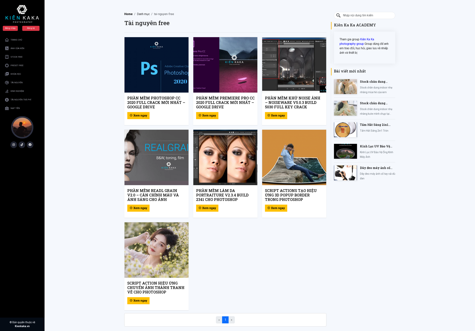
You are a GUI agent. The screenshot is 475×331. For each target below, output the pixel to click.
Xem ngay (140, 115)
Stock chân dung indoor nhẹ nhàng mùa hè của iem (377, 82)
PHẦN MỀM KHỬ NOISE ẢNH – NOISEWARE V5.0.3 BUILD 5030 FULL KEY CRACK (292, 102)
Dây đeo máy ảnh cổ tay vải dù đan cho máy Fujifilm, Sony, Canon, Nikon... (375, 168)
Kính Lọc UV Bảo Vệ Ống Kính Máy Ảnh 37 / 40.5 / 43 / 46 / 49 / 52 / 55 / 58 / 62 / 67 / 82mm (377, 146)
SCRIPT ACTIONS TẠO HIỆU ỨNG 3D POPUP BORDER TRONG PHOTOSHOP (291, 195)
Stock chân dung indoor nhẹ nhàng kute (377, 103)
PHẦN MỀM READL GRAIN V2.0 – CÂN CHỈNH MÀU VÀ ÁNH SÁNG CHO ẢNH (153, 195)
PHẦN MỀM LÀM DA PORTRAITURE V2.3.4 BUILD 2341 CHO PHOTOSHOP (222, 195)
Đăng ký (31, 28)
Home (128, 14)
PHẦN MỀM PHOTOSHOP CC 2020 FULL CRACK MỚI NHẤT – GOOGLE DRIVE (156, 102)
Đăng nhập (10, 28)
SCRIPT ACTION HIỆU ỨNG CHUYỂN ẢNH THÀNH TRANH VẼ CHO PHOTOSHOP (155, 287)
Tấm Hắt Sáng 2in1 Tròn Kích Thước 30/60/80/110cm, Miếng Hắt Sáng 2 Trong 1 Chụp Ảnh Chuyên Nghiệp (377, 125)
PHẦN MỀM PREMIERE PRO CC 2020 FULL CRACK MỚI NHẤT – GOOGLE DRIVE (225, 102)
